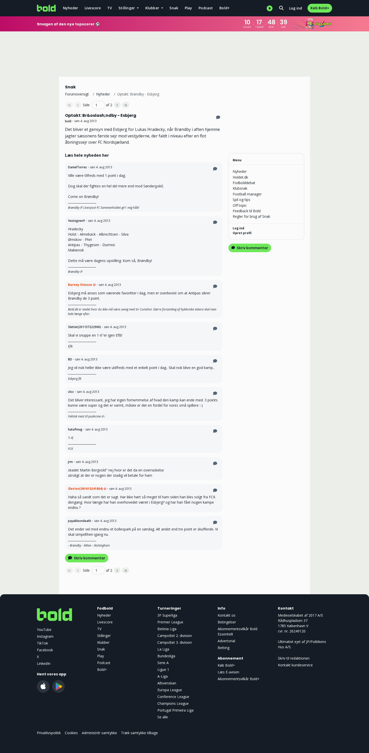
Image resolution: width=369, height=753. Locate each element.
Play (188, 8)
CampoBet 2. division (174, 635)
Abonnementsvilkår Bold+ (239, 678)
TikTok (42, 643)
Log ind (295, 8)
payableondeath (79, 521)
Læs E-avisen (228, 672)
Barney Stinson (80, 285)
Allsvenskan (166, 683)
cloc (71, 392)
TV (109, 8)
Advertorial (226, 640)
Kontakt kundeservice (295, 665)
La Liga (163, 649)
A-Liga (162, 676)
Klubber (103, 642)
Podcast (206, 8)
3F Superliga (167, 615)
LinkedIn (43, 663)
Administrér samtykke (99, 732)
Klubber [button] (152, 8)
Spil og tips (241, 199)
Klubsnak (240, 188)
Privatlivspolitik (49, 732)
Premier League (170, 622)
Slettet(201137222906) (84, 327)
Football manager (247, 194)
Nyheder (70, 8)
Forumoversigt (77, 94)
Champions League (173, 703)
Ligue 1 (163, 669)
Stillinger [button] (127, 8)
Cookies (71, 732)
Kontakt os (226, 615)
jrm (70, 462)
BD (70, 359)
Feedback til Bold (247, 210)
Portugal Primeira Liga (175, 710)
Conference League (173, 696)
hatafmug (75, 429)
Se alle (162, 717)
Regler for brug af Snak (251, 216)
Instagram (45, 636)
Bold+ (224, 8)
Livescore (93, 8)
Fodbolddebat (244, 182)
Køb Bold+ (320, 8)
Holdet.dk (240, 177)
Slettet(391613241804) (85, 489)
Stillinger (104, 635)
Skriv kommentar (89, 558)
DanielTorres (77, 167)
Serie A (163, 662)
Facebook (45, 650)
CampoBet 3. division (174, 642)
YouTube (44, 629)
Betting (223, 647)
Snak (173, 8)
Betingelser (227, 622)
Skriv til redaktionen (294, 658)
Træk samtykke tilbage (139, 732)
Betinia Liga (166, 628)
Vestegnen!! (76, 221)
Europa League (169, 689)
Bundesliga (166, 656)
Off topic (240, 205)
